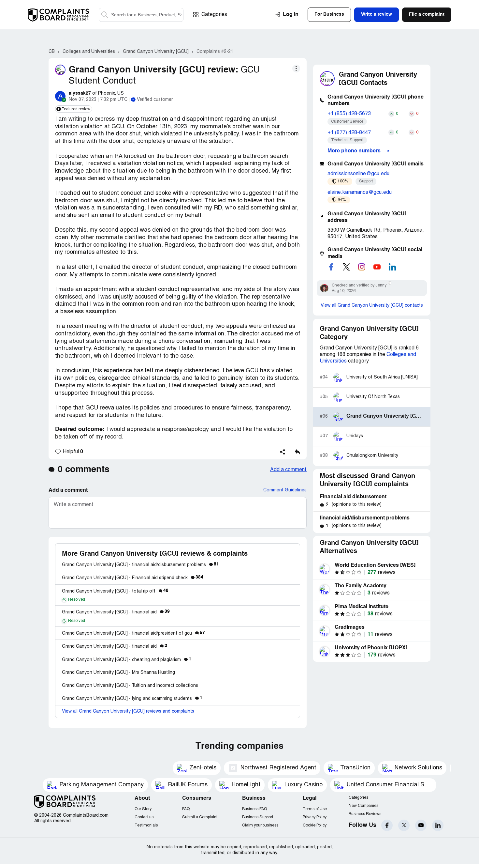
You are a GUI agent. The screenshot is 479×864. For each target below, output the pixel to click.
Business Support (257, 817)
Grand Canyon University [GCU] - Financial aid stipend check (132, 578)
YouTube (421, 825)
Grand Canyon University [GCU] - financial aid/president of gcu (133, 633)
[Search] (141, 15)
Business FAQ (254, 809)
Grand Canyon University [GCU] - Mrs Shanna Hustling (118, 673)
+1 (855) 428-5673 (349, 114)
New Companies (363, 806)
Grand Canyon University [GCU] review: (153, 70)
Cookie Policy (315, 825)
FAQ (186, 809)
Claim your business (260, 825)
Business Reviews (365, 814)
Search (104, 15)
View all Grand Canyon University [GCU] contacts (372, 305)
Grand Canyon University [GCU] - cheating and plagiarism (126, 660)
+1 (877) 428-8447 (349, 133)
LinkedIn (437, 825)
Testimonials (146, 825)
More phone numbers (354, 151)
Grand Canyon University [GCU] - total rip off (115, 591)
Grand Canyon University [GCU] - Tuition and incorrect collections (130, 686)
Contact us (144, 817)
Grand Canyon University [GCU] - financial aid (116, 612)
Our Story (143, 809)
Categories (214, 14)
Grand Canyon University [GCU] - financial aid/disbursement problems (140, 565)
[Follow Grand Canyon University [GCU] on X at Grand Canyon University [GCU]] (346, 266)
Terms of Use (315, 809)
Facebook (387, 825)
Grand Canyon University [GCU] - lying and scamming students (132, 699)
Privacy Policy (315, 817)
